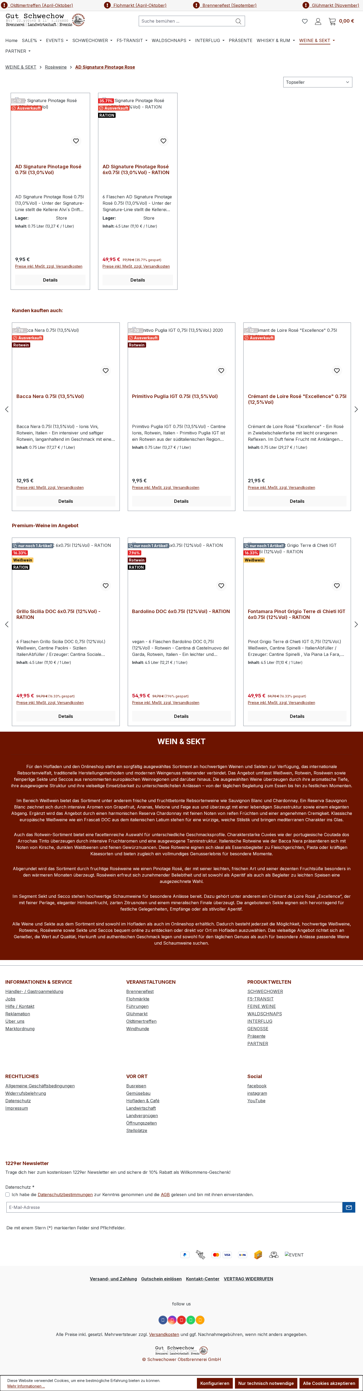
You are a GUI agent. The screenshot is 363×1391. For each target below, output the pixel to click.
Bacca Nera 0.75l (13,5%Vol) (50, 396)
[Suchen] (238, 21)
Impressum (16, 1108)
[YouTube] (181, 1320)
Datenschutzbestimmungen (65, 1194)
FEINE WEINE (261, 1006)
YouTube (256, 1100)
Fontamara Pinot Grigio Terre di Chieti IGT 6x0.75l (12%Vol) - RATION (296, 614)
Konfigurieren (214, 1383)
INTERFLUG (259, 1021)
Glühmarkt (136, 1013)
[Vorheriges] (7, 409)
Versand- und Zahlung (113, 1278)
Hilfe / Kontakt (19, 1006)
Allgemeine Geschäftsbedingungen (40, 1085)
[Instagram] (172, 1320)
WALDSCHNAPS (264, 1013)
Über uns (14, 1021)
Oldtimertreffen (141, 1021)
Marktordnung (20, 1028)
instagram (257, 1093)
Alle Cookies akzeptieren (329, 1383)
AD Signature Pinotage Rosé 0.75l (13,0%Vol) (48, 169)
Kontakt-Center (203, 1278)
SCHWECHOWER (265, 991)
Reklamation (17, 1013)
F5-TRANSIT (260, 999)
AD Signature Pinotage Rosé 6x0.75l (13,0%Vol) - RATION (136, 169)
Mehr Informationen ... (26, 1386)
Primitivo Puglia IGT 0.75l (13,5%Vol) (175, 396)
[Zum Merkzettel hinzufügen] (76, 141)
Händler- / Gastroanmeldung (34, 991)
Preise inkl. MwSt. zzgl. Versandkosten (48, 266)
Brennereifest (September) (228, 5)
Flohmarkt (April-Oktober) (139, 5)
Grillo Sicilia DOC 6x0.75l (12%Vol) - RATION (58, 614)
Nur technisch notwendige (266, 1383)
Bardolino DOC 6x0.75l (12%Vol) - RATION (181, 611)
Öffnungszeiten (141, 1123)
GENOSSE (257, 1028)
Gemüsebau (138, 1093)
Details (50, 280)
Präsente (256, 1036)
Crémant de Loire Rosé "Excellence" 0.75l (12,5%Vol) (297, 399)
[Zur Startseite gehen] (45, 20)
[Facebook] (163, 1320)
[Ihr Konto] (318, 21)
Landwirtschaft (141, 1108)
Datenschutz (18, 1100)
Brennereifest (140, 991)
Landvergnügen (142, 1115)
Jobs (10, 999)
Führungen (137, 1006)
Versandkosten (164, 1334)
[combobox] (186, 21)
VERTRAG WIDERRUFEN (248, 1278)
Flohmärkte (137, 999)
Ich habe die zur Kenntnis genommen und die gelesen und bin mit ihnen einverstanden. (133, 1194)
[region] (181, 409)
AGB (165, 1194)
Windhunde (137, 1028)
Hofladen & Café (142, 1100)
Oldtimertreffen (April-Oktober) (40, 5)
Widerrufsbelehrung (25, 1093)
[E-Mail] (200, 1320)
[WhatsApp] (191, 1320)
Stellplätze (136, 1130)
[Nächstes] (356, 409)
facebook (257, 1085)
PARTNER (257, 1043)
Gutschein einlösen (161, 1278)
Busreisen (136, 1085)
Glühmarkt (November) (334, 5)
